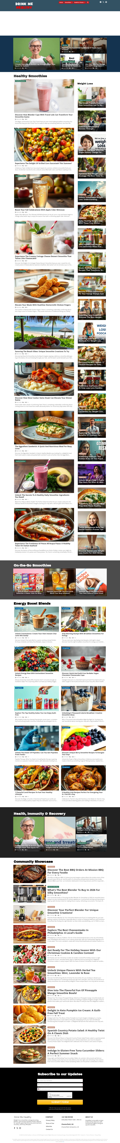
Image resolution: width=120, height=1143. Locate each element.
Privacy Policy (58, 1109)
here (63, 1141)
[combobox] (39, 1089)
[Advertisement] (60, 23)
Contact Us (83, 1135)
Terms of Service (90, 1135)
